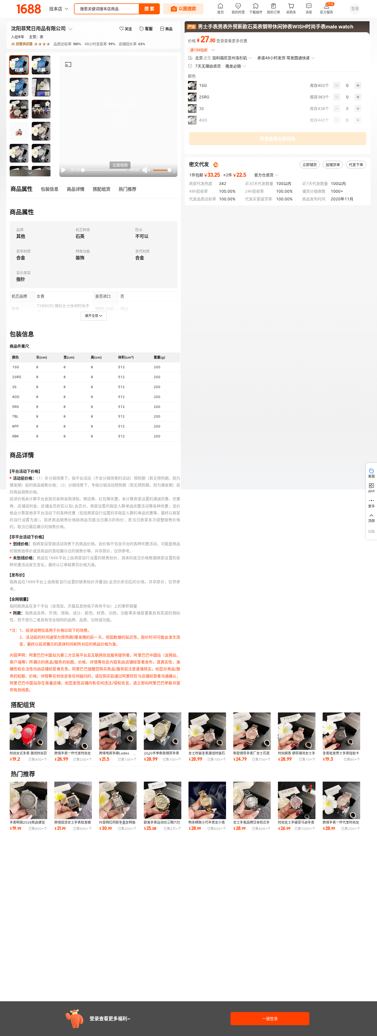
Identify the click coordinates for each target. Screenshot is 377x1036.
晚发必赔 (233, 66)
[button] (120, 120)
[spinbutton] (347, 85)
